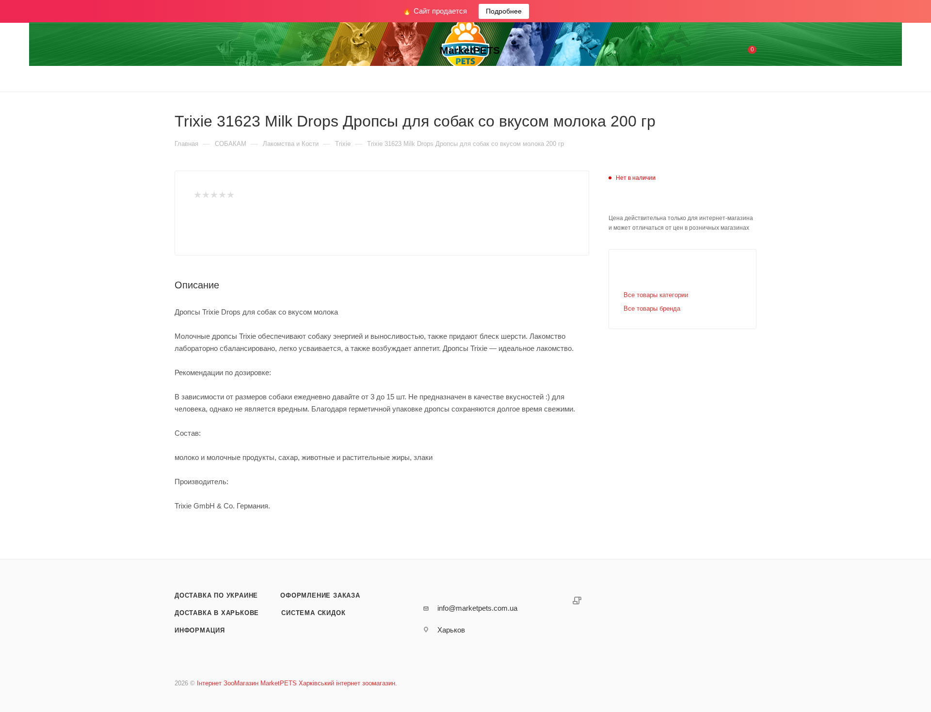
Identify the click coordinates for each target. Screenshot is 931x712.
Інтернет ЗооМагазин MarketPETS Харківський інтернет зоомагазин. (297, 683)
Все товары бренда (652, 308)
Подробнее (504, 11)
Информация (200, 630)
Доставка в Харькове (217, 613)
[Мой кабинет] (712, 52)
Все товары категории (656, 295)
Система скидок (313, 613)
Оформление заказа (320, 595)
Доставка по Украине (216, 595)
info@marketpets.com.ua (477, 608)
